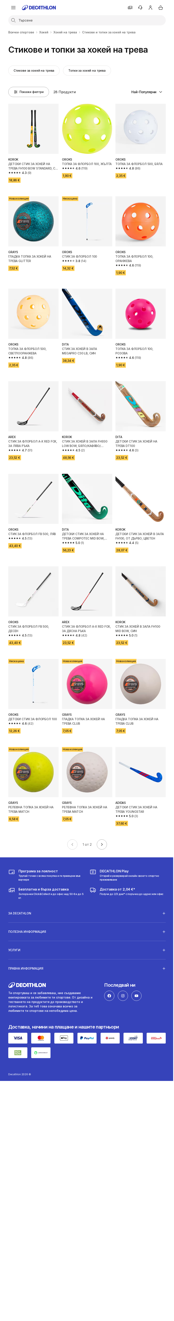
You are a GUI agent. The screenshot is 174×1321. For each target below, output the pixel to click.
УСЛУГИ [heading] (14, 941)
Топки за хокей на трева (87, 70)
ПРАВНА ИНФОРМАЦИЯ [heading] (25, 960)
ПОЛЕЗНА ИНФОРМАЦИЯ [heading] (27, 923)
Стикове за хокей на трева (34, 70)
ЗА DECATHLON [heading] (19, 905)
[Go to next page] (102, 844)
